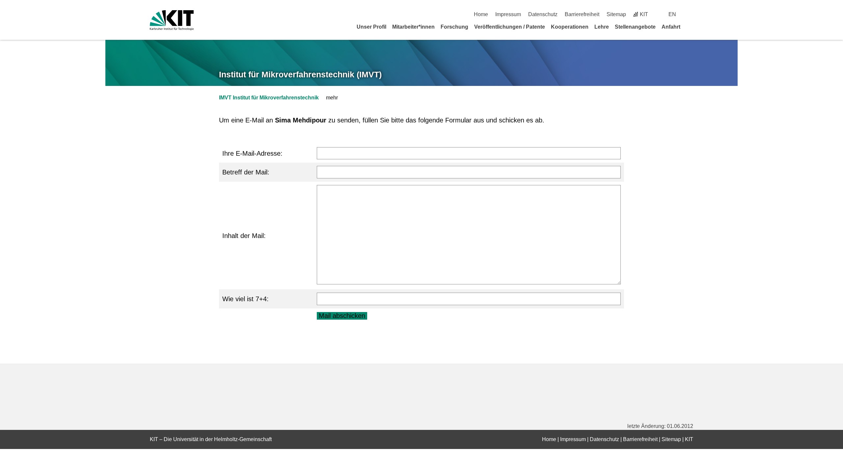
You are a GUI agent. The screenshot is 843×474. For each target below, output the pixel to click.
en (672, 14)
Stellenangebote (635, 27)
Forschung (454, 27)
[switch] (690, 14)
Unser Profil (371, 27)
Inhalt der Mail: (244, 235)
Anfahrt (671, 27)
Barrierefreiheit (582, 14)
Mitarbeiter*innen (413, 27)
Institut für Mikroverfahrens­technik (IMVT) (300, 74)
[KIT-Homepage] (172, 20)
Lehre (601, 27)
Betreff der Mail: (245, 172)
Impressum (508, 14)
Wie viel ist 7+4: (245, 299)
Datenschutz (542, 14)
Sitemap (616, 14)
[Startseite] (691, 26)
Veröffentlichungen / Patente (509, 27)
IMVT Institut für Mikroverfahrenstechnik (269, 97)
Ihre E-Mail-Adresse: (252, 153)
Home (481, 14)
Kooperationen (569, 27)
